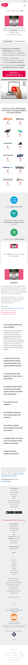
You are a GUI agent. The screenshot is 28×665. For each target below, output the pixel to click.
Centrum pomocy (14, 494)
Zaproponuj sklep (14, 507)
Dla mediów (14, 566)
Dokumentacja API (14, 548)
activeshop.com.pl (10, 657)
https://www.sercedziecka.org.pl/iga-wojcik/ (12, 308)
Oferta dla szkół (14, 570)
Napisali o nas (14, 560)
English (14, 639)
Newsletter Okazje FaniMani (14, 502)
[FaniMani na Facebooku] (14, 604)
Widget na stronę (14, 540)
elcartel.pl (22, 655)
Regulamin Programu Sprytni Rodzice (14, 582)
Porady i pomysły (14, 504)
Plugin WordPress (14, 542)
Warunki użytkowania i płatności (14, 591)
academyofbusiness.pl (14, 660)
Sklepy (14, 498)
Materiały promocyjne (14, 528)
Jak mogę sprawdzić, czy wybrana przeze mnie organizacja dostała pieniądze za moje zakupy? (13, 440)
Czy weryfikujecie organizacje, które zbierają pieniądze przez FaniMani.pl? (12, 415)
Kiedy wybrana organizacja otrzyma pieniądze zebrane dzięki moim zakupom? (13, 428)
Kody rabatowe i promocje (14, 500)
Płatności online (14, 536)
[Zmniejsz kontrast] (24, 1)
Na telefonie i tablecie (21, 41)
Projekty (14, 568)
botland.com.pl (7, 655)
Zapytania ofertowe (14, 572)
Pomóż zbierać (7, 312)
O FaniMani (14, 564)
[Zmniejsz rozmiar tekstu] (26, 1)
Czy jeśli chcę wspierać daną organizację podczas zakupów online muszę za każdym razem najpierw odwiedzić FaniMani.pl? (13, 361)
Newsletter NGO (14, 530)
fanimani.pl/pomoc (6, 481)
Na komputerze (8, 41)
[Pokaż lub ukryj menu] (24, 5)
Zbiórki (14, 534)
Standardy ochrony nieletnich (13, 584)
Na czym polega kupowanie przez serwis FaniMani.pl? (13, 326)
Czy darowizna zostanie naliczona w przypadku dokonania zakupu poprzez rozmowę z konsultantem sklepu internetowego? (13, 390)
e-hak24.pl (19, 657)
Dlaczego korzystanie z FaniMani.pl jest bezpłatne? (11, 452)
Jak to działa (14, 490)
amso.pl (7, 652)
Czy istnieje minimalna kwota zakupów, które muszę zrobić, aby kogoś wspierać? (13, 376)
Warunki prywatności (13, 587)
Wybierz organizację (14, 492)
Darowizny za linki (14, 538)
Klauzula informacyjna (14, 589)
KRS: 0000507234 (14, 612)
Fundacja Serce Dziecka (17, 34)
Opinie (14, 562)
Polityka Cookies (14, 593)
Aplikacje (14, 496)
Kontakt (14, 574)
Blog (14, 532)
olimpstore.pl (14, 652)
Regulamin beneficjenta (14, 580)
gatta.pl (20, 652)
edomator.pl (15, 655)
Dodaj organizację (14, 526)
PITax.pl (19, 627)
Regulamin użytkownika (14, 578)
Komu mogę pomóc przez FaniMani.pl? (11, 403)
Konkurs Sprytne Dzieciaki (14, 597)
